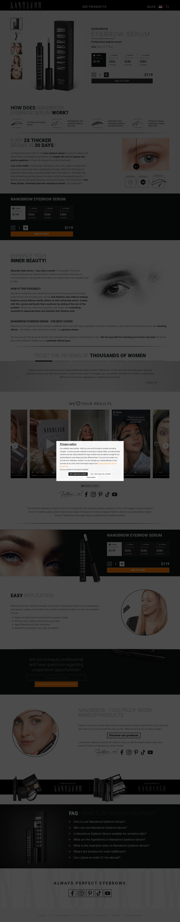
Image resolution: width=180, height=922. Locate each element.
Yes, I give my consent (78, 474)
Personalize (91, 477)
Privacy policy (68, 444)
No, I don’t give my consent (101, 474)
